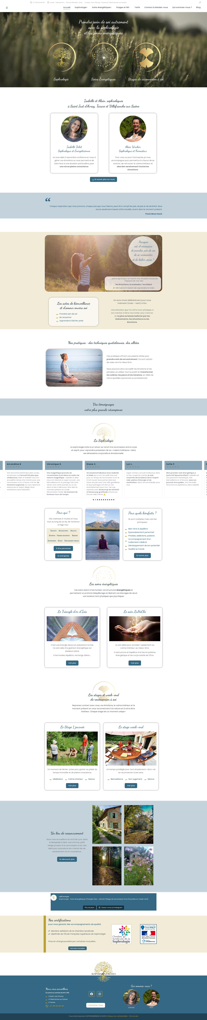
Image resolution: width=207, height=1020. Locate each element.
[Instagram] (99, 994)
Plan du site (133, 1016)
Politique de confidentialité (117, 1016)
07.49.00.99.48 (39, 2)
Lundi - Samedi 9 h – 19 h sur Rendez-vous (66, 2)
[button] (93, 499)
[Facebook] (91, 994)
